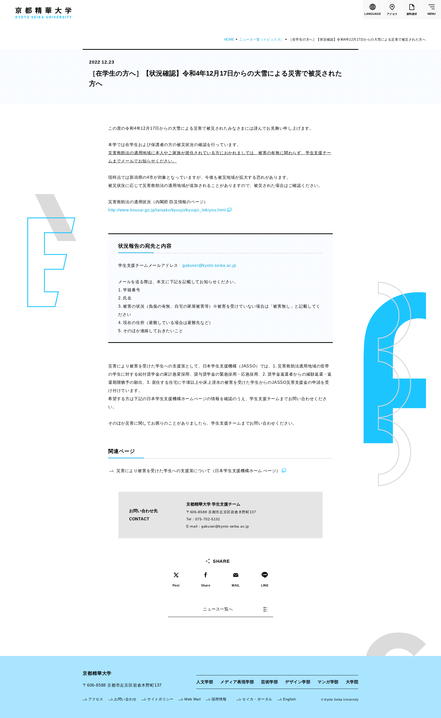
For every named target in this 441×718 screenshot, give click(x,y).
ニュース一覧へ (218, 609)
